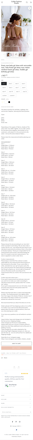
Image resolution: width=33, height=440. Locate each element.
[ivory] (2, 102)
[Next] (18, 367)
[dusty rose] (12, 102)
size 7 (17, 87)
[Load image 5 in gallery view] (24, 54)
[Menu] (2, 2)
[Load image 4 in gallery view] (20, 54)
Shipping (8, 77)
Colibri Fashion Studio (13, 434)
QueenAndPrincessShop (7, 63)
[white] (5, 102)
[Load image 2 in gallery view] (12, 54)
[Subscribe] (31, 412)
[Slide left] (4, 54)
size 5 (4, 87)
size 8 (23, 87)
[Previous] (14, 367)
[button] (27, 2)
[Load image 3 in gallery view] (16, 54)
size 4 (23, 83)
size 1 (3, 83)
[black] (9, 102)
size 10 (11, 91)
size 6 (10, 87)
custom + (12, 95)
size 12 (25, 91)
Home (2, 59)
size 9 (4, 91)
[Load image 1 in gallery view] (8, 54)
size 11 (18, 91)
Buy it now (16, 348)
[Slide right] (29, 54)
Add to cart (16, 343)
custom (4, 95)
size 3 (17, 83)
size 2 (10, 83)
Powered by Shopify (16, 436)
